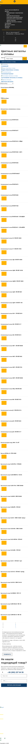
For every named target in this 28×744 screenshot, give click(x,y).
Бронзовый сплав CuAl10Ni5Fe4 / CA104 (11, 474)
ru (15, 37)
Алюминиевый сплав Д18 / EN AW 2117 (11, 431)
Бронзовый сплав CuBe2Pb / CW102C (10, 507)
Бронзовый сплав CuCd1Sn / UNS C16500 (11, 528)
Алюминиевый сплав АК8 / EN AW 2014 (11, 335)
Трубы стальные (11, 20)
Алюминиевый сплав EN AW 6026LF (10, 173)
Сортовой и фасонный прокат (15, 17)
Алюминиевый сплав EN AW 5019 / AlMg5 (11, 141)
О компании (8, 23)
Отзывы (7, 27)
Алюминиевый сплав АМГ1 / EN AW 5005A (12, 345)
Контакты (7, 26)
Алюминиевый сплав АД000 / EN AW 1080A (12, 281)
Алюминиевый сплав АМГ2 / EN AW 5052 (11, 356)
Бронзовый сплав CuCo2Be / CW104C (11, 550)
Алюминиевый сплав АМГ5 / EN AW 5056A (12, 378)
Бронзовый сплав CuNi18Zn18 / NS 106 (11, 614)
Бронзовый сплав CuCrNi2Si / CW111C (11, 593)
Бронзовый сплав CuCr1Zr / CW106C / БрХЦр (12, 571)
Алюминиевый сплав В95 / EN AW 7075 (11, 399)
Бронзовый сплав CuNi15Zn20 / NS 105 (11, 604)
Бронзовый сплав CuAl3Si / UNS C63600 (11, 496)
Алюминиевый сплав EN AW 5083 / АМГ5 (11, 152)
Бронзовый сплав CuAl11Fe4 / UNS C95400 (12, 485)
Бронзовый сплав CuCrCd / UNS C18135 (11, 582)
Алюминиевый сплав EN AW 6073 (9, 184)
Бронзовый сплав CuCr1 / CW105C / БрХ (11, 561)
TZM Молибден (5, 98)
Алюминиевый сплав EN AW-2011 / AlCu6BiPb (13, 227)
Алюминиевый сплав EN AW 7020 (9, 205)
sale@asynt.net (3, 742)
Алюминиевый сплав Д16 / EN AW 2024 (11, 421)
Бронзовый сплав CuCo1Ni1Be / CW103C (11, 539)
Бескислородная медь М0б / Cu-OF (10, 442)
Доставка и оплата (10, 24)
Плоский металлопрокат (13, 15)
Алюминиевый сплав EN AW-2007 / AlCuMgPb (13, 216)
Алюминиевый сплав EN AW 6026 (9, 162)
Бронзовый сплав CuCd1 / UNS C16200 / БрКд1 (13, 518)
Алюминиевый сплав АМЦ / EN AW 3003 (11, 388)
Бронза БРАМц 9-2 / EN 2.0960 (8, 453)
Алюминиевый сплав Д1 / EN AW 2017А (11, 410)
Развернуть (7, 654)
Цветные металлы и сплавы (14, 21)
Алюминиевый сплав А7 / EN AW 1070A (11, 249)
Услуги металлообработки (12, 10)
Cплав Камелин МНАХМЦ (7, 87)
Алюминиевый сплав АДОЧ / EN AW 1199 (11, 302)
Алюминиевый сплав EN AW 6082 (9, 195)
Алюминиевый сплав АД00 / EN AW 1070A (12, 270)
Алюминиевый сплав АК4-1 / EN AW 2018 (11, 313)
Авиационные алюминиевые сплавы (10, 109)
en (15, 40)
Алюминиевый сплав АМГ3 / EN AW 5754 (11, 367)
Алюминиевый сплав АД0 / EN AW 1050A (11, 259)
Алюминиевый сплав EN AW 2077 (9, 130)
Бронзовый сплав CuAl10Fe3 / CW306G (11, 464)
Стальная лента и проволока (14, 18)
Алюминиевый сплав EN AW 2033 (9, 119)
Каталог (7, 11)
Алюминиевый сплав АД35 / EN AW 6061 (11, 292)
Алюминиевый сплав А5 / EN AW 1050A (11, 238)
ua (15, 39)
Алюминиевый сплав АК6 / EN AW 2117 (11, 324)
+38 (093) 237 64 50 (16, 672)
